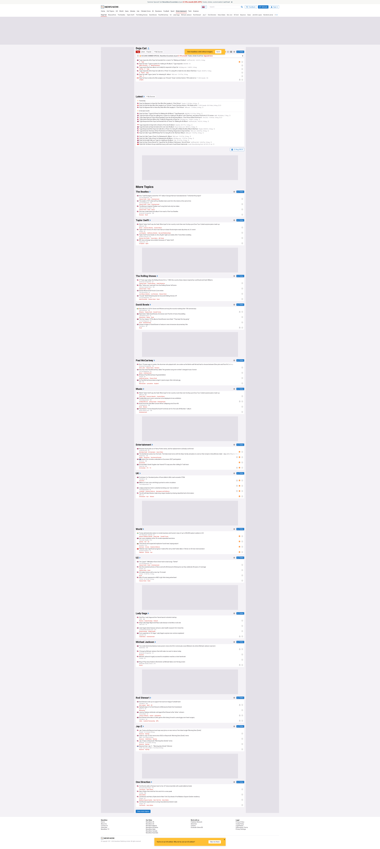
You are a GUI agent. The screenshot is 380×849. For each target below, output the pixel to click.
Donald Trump (157, 312)
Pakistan (141, 552)
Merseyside (142, 383)
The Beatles (121, 15)
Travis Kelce (154, 238)
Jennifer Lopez (257, 15)
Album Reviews (143, 65)
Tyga (142, 62)
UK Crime (141, 480)
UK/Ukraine (142, 496)
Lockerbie (141, 491)
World (121, 11)
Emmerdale (142, 468)
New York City (157, 800)
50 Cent (236, 15)
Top (138, 52)
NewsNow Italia (150, 829)
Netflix (141, 457)
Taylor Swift (130, 15)
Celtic (140, 721)
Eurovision (142, 462)
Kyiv (147, 496)
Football (166, 11)
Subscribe (104, 827)
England (156, 383)
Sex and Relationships (165, 233)
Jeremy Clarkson (143, 715)
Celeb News (142, 636)
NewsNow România (152, 827)
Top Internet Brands (156, 457)
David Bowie (153, 15)
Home (103, 11)
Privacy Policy (240, 822)
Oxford (151, 715)
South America (161, 283)
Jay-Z (204, 15)
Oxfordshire (157, 715)
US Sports (141, 243)
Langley (141, 79)
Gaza (126, 11)
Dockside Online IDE (197, 827)
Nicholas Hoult (143, 452)
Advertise (194, 824)
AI (153, 11)
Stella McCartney (143, 378)
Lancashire (150, 383)
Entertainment (181, 11)
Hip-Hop (141, 69)
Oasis (249, 15)
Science (196, 11)
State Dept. (156, 536)
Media (148, 317)
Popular (149, 52)
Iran (138, 11)
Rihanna (141, 312)
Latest (143, 52)
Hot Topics (110, 11)
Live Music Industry (144, 294)
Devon (141, 665)
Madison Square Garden (145, 800)
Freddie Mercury (143, 401)
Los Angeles (142, 233)
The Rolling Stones (142, 15)
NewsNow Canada (151, 831)
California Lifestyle (152, 233)
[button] (158, 52)
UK (117, 11)
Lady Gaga (176, 15)
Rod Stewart (197, 15)
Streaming (146, 457)
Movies (145, 407)
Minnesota (142, 710)
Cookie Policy (240, 824)
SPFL (157, 721)
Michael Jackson (186, 15)
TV (150, 468)
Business (158, 11)
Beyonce (243, 15)
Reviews (141, 215)
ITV (147, 468)
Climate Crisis (146, 11)
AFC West (161, 238)
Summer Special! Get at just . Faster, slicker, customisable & (188, 2)
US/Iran (141, 541)
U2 (170, 15)
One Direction (212, 15)
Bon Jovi (229, 15)
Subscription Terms (242, 827)
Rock (149, 199)
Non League (142, 705)
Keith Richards (143, 299)
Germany (141, 547)
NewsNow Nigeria (151, 825)
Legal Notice (239, 825)
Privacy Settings (241, 829)
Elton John (142, 367)
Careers (193, 825)
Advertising (142, 317)
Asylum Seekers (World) (145, 536)
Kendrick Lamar (268, 15)
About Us (104, 824)
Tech (189, 11)
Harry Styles (221, 15)
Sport (172, 11)
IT (139, 62)
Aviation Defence (150, 491)
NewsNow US (150, 824)
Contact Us (104, 825)
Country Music (158, 227)
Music (143, 72)
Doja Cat (104, 15)
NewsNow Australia (152, 833)
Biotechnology (148, 620)
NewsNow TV (105, 829)
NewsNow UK (150, 822)
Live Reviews (154, 294)
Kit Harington (151, 452)
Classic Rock (142, 199)
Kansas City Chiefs (144, 238)
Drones (147, 547)
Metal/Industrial (155, 65)
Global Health (151, 631)
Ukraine (132, 11)
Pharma (141, 620)
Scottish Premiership (149, 721)
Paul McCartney (163, 15)
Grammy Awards (148, 227)
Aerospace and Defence (162, 491)
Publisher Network (196, 822)
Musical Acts (112, 15)
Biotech (156, 620)
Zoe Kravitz (142, 789)
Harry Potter (160, 452)
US (148, 541)
